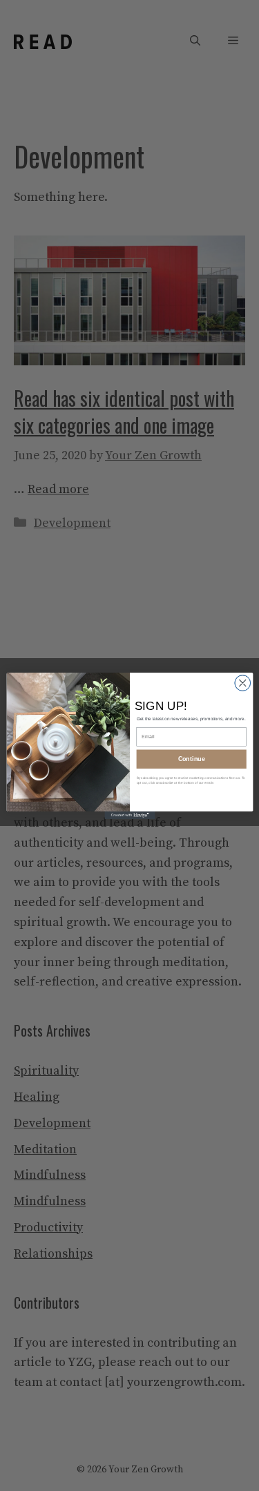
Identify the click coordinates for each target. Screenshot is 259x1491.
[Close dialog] (242, 683)
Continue (191, 758)
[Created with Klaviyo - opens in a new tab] (129, 815)
